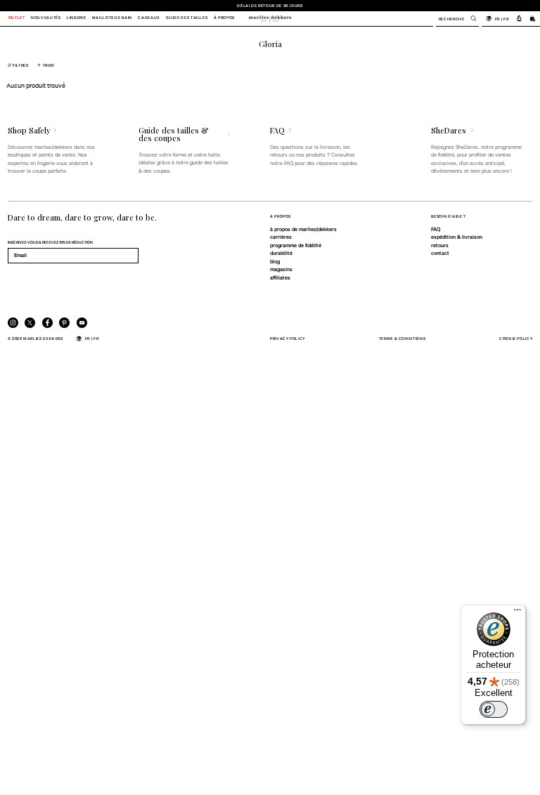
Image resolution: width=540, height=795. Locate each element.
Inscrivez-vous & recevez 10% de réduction (50, 241)
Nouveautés (45, 18)
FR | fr (501, 18)
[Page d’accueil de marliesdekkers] (270, 18)
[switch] (494, 709)
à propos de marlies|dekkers (303, 228)
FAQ (435, 228)
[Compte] (519, 18)
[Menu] (517, 613)
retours (440, 245)
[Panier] (533, 18)
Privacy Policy (287, 338)
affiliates (280, 277)
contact (440, 252)
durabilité (281, 252)
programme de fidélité (295, 245)
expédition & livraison (456, 236)
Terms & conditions (402, 338)
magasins (281, 268)
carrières (281, 236)
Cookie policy (515, 338)
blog (275, 261)
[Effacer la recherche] (470, 18)
